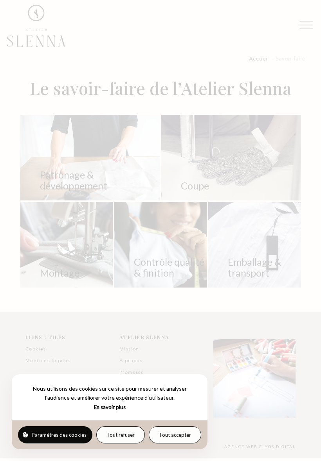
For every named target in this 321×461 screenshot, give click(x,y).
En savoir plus (110, 407)
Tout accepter (175, 435)
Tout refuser (120, 435)
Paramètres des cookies (59, 435)
